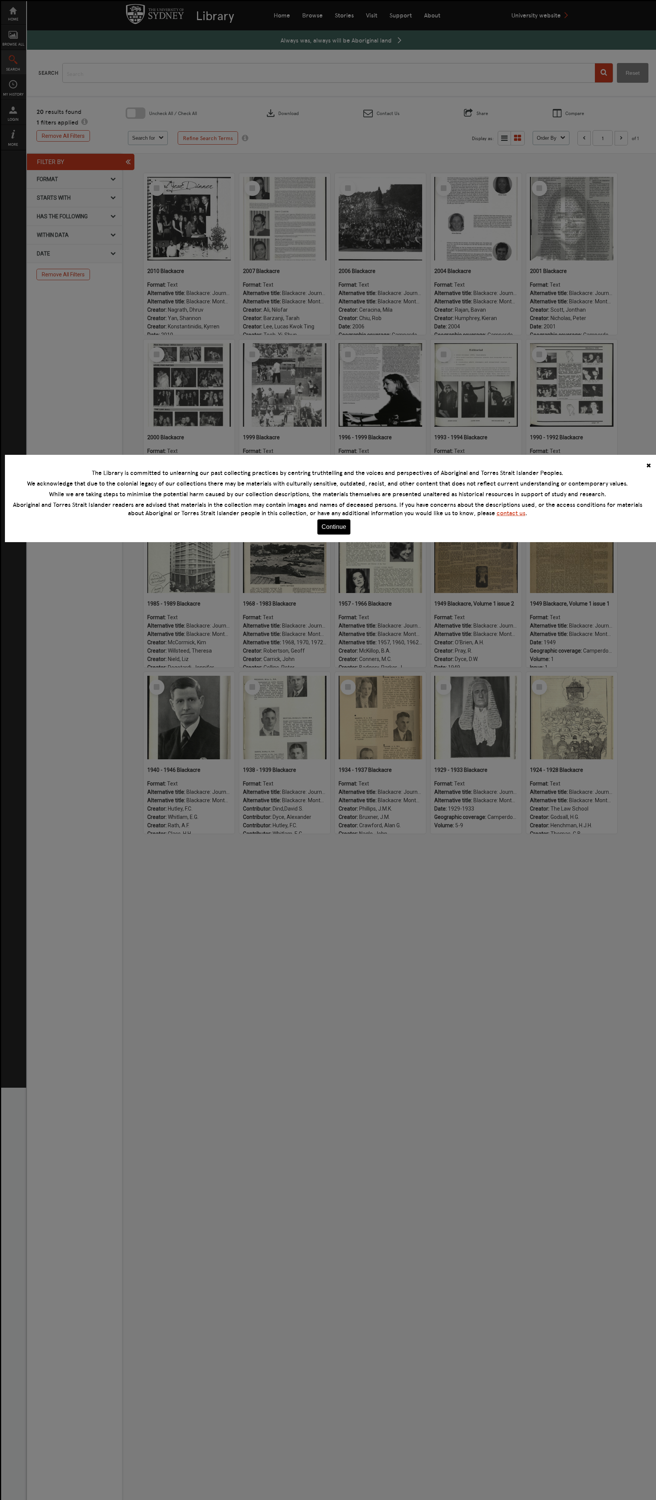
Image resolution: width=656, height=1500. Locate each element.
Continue (334, 527)
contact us (511, 513)
